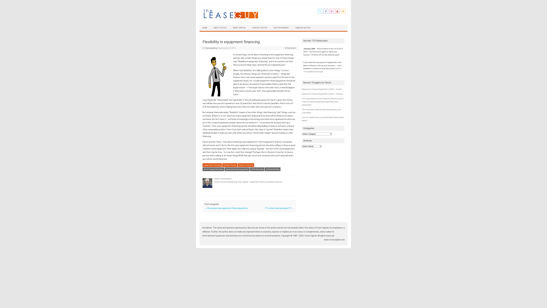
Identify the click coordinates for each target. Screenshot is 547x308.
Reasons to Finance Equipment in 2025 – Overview (322, 94)
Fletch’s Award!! (281, 28)
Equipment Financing (212, 165)
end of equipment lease (213, 169)
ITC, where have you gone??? (279, 208)
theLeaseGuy (211, 48)
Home (204, 28)
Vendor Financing (246, 165)
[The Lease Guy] (231, 20)
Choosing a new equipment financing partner (226, 208)
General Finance (229, 165)
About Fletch (220, 28)
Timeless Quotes (302, 28)
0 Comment (290, 48)
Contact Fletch (259, 28)
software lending (272, 169)
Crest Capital (239, 28)
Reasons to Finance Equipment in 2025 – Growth (322, 89)
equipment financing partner (237, 169)
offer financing (257, 169)
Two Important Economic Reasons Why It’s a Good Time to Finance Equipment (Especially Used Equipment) (322, 102)
